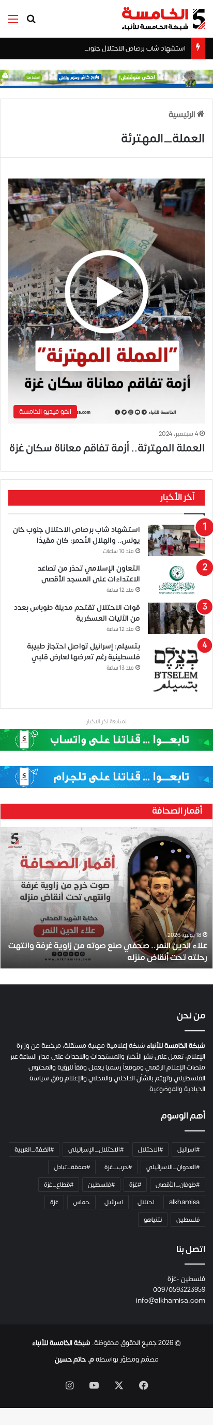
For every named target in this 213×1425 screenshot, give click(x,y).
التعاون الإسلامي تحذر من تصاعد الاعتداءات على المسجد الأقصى (89, 573)
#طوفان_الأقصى (178, 1184)
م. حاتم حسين (74, 1359)
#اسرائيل (188, 1149)
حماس (81, 1202)
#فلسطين (101, 1184)
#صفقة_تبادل (72, 1167)
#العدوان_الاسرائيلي (173, 1167)
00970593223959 (179, 1290)
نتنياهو (153, 1220)
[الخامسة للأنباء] (163, 18)
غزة (54, 1202)
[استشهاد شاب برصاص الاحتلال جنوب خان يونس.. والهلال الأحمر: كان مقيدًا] (176, 540)
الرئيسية (183, 114)
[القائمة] (13, 23)
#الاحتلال (150, 1149)
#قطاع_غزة (58, 1184)
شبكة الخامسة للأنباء (61, 1343)
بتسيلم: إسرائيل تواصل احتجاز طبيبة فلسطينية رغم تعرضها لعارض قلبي (83, 651)
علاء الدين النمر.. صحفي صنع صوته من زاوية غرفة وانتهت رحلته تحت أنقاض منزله (107, 951)
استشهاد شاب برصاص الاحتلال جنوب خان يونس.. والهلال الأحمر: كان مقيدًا (76, 535)
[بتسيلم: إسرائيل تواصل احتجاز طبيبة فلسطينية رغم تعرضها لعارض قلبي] (176, 669)
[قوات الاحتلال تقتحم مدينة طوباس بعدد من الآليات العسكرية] (176, 618)
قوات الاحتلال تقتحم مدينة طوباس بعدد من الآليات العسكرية (77, 613)
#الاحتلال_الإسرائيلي (96, 1149)
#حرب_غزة (118, 1167)
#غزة (135, 1184)
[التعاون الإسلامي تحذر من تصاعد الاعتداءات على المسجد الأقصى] (176, 579)
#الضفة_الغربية (34, 1149)
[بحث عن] (31, 23)
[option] (106, 897)
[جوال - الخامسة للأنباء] (106, 78)
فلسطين (188, 1220)
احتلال (146, 1202)
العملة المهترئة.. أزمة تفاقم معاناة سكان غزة (107, 448)
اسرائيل (113, 1202)
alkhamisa (184, 1202)
